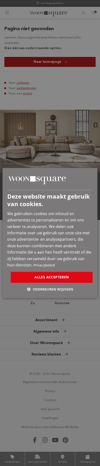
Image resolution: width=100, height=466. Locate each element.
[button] (50, 289)
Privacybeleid (44, 265)
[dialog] (49, 233)
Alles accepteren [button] (51, 277)
